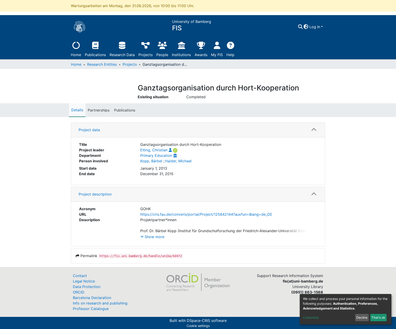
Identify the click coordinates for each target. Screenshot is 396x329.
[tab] (198, 130)
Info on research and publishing (100, 303)
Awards (201, 54)
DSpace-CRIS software (207, 320)
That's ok (378, 317)
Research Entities (102, 64)
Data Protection (86, 286)
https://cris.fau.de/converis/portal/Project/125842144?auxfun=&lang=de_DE (206, 214)
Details (77, 110)
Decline (361, 317)
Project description (95, 194)
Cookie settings (198, 326)
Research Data (122, 54)
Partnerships (99, 110)
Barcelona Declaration (92, 297)
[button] (306, 27)
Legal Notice (84, 281)
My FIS (217, 54)
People (162, 54)
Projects (145, 54)
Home (76, 54)
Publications (95, 54)
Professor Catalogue (91, 308)
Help (230, 54)
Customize (311, 317)
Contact (80, 275)
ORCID (78, 292)
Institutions (181, 54)
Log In (314, 26)
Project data (89, 130)
